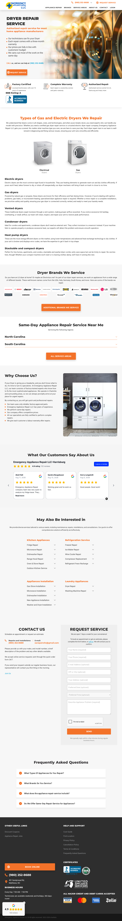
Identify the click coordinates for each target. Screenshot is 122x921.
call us (91, 642)
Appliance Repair (53, 7)
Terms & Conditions (71, 849)
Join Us (8, 673)
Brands (67, 7)
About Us (93, 7)
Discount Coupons (12, 832)
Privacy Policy (68, 840)
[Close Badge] (24, 903)
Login (112, 7)
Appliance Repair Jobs (14, 836)
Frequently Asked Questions (74, 853)
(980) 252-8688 (36, 63)
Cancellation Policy (71, 845)
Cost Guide (67, 832)
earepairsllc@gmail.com (47, 643)
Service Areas (80, 7)
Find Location (68, 836)
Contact (104, 7)
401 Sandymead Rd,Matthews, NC (16, 881)
